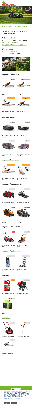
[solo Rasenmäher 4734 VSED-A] (8, 243)
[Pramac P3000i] (8, 310)
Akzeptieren (6, 403)
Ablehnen (14, 403)
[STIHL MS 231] (23, 109)
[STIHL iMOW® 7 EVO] (8, 134)
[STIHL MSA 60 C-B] (8, 109)
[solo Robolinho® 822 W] (23, 152)
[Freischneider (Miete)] (23, 334)
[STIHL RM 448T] (23, 243)
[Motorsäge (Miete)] (8, 351)
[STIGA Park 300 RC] (23, 201)
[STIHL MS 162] (8, 91)
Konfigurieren (6, 399)
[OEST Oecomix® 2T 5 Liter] (8, 292)
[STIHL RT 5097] (8, 219)
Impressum (18, 398)
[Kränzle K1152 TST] (8, 267)
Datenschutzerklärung (8, 398)
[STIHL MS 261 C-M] (23, 91)
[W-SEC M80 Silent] (23, 292)
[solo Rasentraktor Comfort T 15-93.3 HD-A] (8, 201)
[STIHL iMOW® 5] (23, 134)
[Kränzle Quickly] (23, 267)
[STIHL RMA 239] (23, 176)
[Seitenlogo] (9, 3)
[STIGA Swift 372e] (23, 219)
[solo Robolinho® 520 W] (8, 152)
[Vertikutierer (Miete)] (8, 334)
